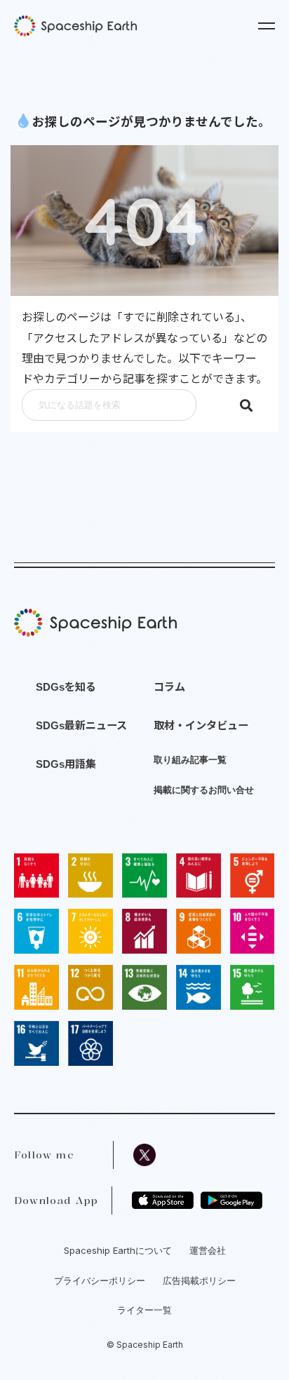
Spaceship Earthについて (118, 1250)
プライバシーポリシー (99, 1280)
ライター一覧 (144, 1309)
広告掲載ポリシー (199, 1280)
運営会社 (207, 1250)
